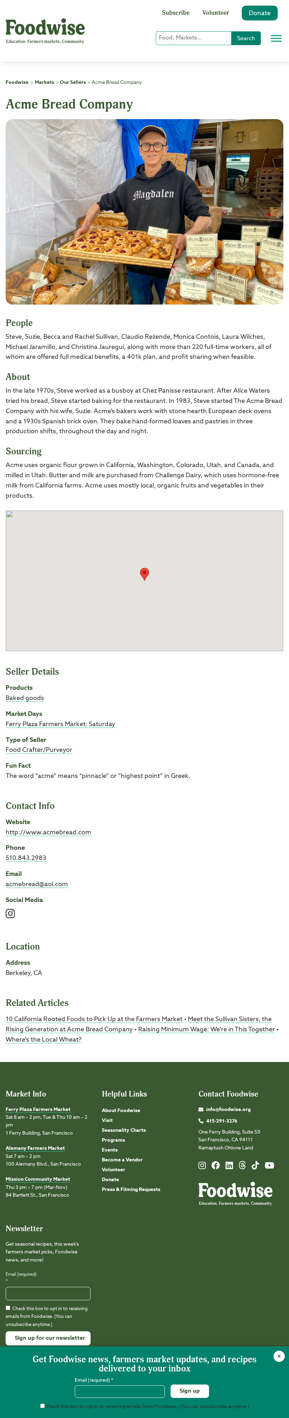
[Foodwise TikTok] (255, 1167)
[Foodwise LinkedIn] (229, 1167)
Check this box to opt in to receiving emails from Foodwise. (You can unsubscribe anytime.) (47, 1317)
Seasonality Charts (124, 1130)
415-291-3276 (222, 1121)
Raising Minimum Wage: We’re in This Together (206, 1029)
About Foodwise (121, 1110)
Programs (113, 1140)
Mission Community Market (38, 1179)
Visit (107, 1120)
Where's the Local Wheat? (43, 1040)
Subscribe (176, 13)
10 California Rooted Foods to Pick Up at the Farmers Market (94, 1019)
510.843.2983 (26, 858)
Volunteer (215, 13)
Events (110, 1150)
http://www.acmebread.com (48, 832)
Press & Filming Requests (131, 1189)
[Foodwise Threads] (242, 1168)
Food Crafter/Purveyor (39, 750)
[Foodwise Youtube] (269, 1167)
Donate (260, 13)
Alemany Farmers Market (35, 1148)
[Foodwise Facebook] (215, 1167)
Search (246, 39)
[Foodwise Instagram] (202, 1167)
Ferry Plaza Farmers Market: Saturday (60, 724)
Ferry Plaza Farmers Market (38, 1109)
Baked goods (25, 698)
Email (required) (21, 1277)
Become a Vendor (122, 1160)
